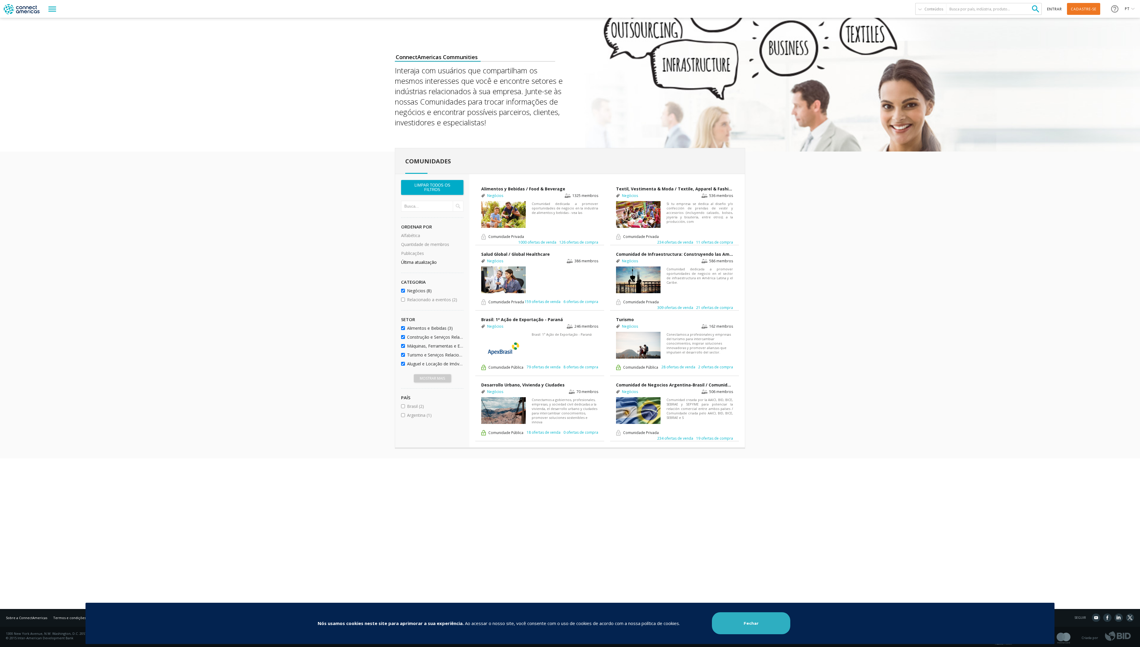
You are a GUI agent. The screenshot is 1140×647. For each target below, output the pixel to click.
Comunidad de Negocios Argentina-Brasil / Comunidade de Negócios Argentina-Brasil (674, 385)
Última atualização (419, 262)
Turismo (625, 319)
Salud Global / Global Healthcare (515, 254)
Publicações (412, 253)
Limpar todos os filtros (432, 187)
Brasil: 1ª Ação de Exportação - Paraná (522, 319)
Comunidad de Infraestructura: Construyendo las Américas (674, 254)
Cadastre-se (1083, 9)
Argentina (434, 415)
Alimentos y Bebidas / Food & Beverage (523, 189)
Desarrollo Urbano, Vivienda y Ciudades (523, 385)
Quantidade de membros (425, 244)
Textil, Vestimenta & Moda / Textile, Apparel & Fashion (674, 189)
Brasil (431, 406)
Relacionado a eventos (434, 299)
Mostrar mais (432, 378)
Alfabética (410, 235)
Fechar (751, 623)
